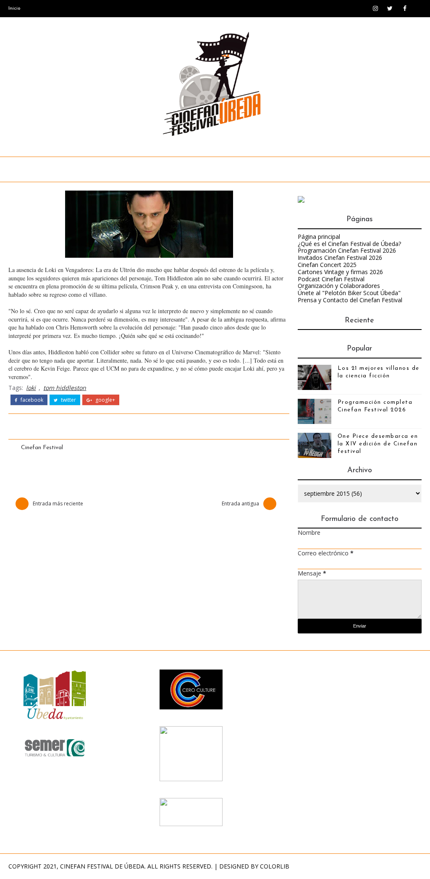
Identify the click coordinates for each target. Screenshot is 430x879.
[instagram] (375, 8)
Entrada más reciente (58, 503)
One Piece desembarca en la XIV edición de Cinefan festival (378, 444)
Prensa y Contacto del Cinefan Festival (350, 300)
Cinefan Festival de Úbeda (102, 866)
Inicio (14, 8)
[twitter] (390, 8)
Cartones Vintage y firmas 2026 (340, 272)
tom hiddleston (64, 388)
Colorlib (274, 866)
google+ (104, 400)
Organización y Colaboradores (339, 286)
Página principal (319, 237)
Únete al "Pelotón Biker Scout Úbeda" (349, 293)
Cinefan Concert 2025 (327, 265)
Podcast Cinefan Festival (331, 279)
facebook (31, 400)
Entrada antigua (240, 503)
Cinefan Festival (42, 448)
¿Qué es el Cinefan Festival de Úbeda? (349, 244)
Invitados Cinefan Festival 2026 (340, 258)
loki (31, 388)
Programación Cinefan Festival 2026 (347, 250)
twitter (68, 400)
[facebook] (405, 8)
